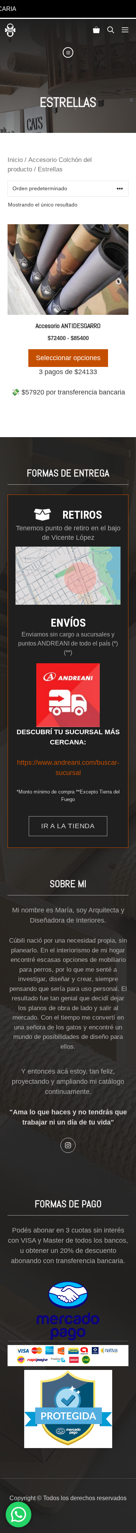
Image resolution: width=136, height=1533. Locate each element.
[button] (111, 30)
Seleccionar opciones (68, 358)
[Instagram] (68, 52)
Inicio (15, 159)
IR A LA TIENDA (68, 826)
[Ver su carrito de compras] (96, 30)
